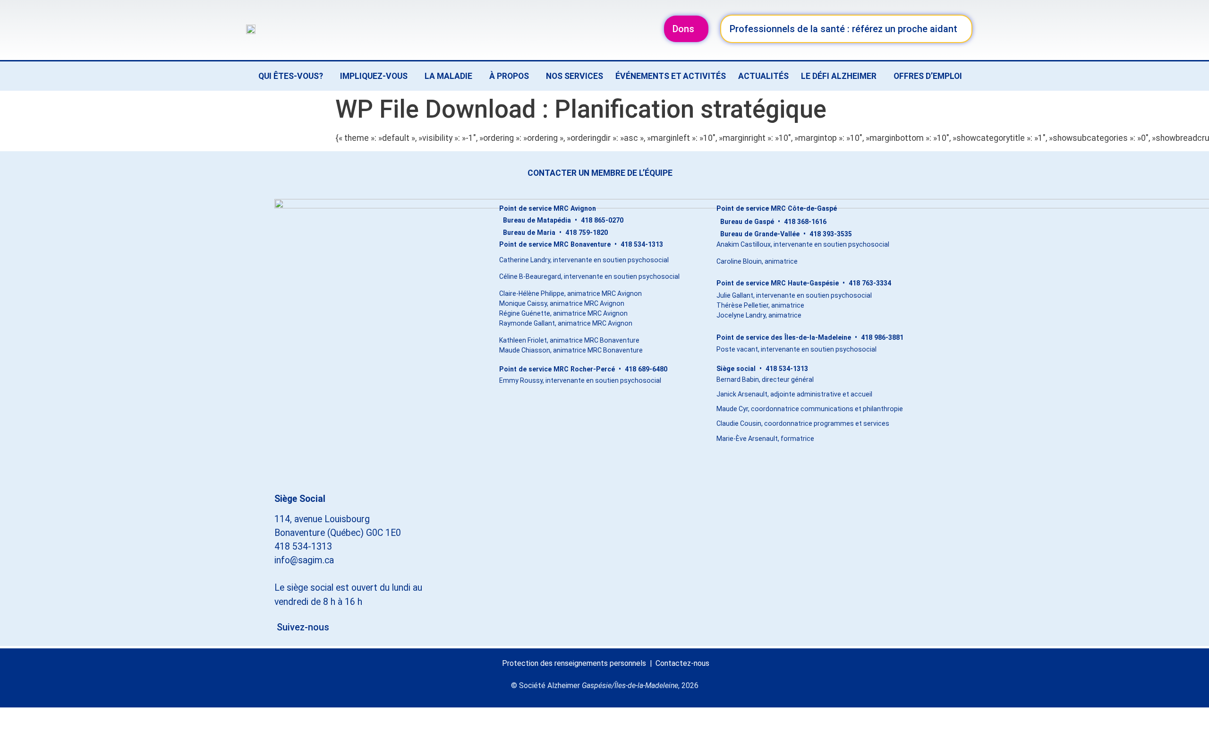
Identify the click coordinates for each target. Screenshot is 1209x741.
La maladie (448, 76)
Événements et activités (670, 76)
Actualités (763, 76)
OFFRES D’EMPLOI (928, 76)
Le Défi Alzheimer (839, 76)
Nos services (574, 76)
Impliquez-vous (374, 76)
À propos (509, 76)
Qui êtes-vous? (290, 76)
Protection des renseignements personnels (574, 663)
